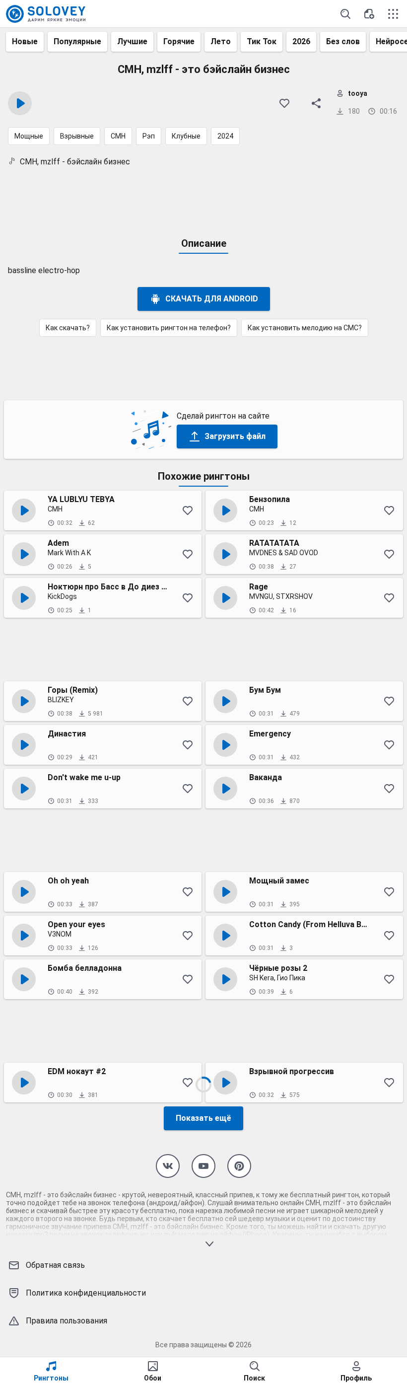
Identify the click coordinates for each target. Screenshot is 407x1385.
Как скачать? (68, 328)
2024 (225, 136)
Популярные (77, 41)
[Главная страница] (45, 14)
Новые (25, 41)
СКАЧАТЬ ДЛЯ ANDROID (211, 298)
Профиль (356, 1378)
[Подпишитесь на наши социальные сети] (168, 1166)
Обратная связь (55, 1265)
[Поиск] (345, 14)
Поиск (254, 1378)
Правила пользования (66, 1320)
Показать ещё (203, 1118)
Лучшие (132, 41)
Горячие (179, 41)
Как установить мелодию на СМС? (305, 328)
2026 (301, 41)
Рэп (148, 136)
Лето (220, 41)
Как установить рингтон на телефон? (169, 328)
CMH (118, 136)
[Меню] (393, 14)
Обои (152, 1378)
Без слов (343, 41)
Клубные (186, 136)
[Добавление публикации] (369, 14)
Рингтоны (51, 1378)
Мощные (28, 136)
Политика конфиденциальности (86, 1293)
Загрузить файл (235, 436)
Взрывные (77, 136)
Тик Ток (261, 41)
